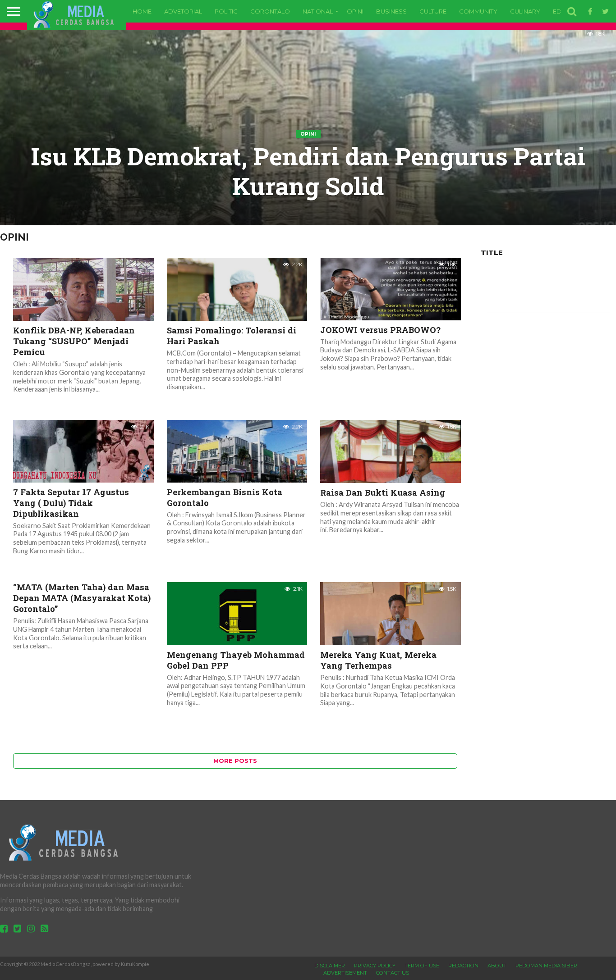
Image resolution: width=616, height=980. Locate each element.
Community (478, 11)
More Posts (235, 760)
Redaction (463, 965)
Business (391, 11)
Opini (355, 11)
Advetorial (183, 11)
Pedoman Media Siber (546, 965)
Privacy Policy (374, 965)
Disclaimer (329, 965)
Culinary (525, 11)
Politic (226, 11)
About (496, 965)
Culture (432, 11)
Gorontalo (270, 11)
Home (142, 11)
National (318, 11)
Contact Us (392, 973)
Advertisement (345, 973)
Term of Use (422, 965)
